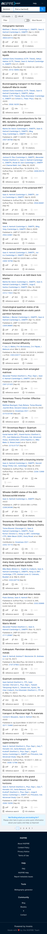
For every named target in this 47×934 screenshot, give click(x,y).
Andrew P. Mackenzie (24, 656)
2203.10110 (8, 545)
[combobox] (27, 9)
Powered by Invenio (23, 926)
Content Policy (23, 847)
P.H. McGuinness (23, 346)
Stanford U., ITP (20, 682)
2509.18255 (14, 104)
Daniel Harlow (8, 434)
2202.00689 (39, 603)
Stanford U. (13, 160)
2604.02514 (8, 38)
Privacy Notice (23, 851)
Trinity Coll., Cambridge (17, 466)
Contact (23, 915)
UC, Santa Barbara (18, 749)
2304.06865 (8, 326)
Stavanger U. (20, 528)
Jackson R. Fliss (9, 157)
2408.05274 (39, 171)
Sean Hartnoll (8, 682)
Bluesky (23, 907)
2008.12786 (12, 762)
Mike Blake (7, 569)
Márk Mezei (12, 536)
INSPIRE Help (23, 873)
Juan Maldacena (13, 437)
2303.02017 (15, 355)
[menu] (36, 3)
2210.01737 (14, 445)
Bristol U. (15, 569)
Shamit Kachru (24, 434)
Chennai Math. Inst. (13, 165)
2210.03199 (8, 414)
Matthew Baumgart (10, 405)
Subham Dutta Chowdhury (13, 59)
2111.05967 (8, 635)
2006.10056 (8, 803)
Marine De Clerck (9, 129)
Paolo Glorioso (8, 597)
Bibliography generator (23, 890)
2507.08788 (8, 140)
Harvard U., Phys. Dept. (20, 685)
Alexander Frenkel (10, 376)
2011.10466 (8, 725)
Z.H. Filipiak (35, 346)
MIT (15, 434)
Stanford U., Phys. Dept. (27, 376)
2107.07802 (14, 665)
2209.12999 (39, 471)
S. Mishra (12, 346)
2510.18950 (14, 70)
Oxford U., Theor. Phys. (24, 99)
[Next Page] (32, 828)
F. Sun (5, 346)
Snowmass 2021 (21, 411)
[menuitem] (35, 3)
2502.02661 (8, 235)
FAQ (23, 869)
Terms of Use (23, 855)
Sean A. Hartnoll (27, 61)
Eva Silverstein (21, 690)
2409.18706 (8, 261)
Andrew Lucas (22, 574)
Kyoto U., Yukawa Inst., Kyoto (24, 687)
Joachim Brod (8, 408)
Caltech (33, 569)
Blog (23, 903)
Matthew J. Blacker (10, 29)
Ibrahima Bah (14, 440)
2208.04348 (8, 507)
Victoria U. (13, 534)
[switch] (27, 20)
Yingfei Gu (25, 569)
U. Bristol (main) (14, 442)
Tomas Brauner (36, 405)
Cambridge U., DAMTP (28, 29)
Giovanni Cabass (20, 408)
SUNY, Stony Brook (25, 536)
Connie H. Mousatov (10, 717)
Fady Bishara (24, 405)
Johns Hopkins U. (27, 440)
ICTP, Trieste (29, 59)
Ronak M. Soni (18, 163)
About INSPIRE (23, 844)
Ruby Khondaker (27, 96)
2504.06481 (39, 203)
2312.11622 (8, 293)
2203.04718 (14, 580)
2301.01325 (8, 384)
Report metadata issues (23, 877)
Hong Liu (22, 534)
